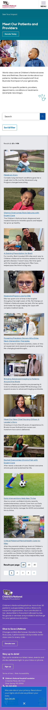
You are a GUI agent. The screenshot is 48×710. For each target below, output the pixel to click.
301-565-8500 (11, 686)
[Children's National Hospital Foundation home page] (9, 4)
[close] (24, 703)
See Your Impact (9, 14)
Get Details (10, 698)
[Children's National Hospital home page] (15, 595)
